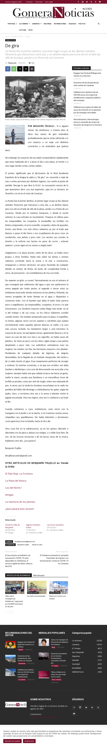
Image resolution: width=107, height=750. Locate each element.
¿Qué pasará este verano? (19, 508)
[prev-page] (6, 611)
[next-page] (11, 611)
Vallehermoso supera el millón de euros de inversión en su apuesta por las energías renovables (87, 110)
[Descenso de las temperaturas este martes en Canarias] (10, 658)
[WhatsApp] (13, 68)
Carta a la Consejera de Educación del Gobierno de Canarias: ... (59, 642)
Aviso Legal (49, 2)
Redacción (12, 63)
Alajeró (20, 650)
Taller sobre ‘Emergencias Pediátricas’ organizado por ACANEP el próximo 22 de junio (14, 601)
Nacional (48, 24)
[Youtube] (100, 2)
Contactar (29, 2)
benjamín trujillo (23, 545)
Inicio (7, 36)
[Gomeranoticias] (53, 12)
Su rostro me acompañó (36, 596)
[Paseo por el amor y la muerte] (58, 587)
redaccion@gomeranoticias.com (44, 717)
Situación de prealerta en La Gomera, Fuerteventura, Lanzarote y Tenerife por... (59, 658)
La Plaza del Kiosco (15, 480)
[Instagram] (83, 2)
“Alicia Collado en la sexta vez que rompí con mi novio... (58, 674)
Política (82, 24)
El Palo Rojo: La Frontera (19, 473)
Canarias (36, 24)
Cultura (22, 30)
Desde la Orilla (17, 36)
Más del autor (39, 575)
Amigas (9, 494)
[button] (99, 24)
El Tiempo (55, 666)
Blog (31, 30)
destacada (21, 663)
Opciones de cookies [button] (12, 741)
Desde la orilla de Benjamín (12, 526)
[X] (95, 2)
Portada (11, 24)
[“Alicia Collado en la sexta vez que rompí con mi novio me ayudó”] (44, 674)
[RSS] (91, 2)
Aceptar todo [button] (29, 741)
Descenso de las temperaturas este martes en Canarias (86, 84)
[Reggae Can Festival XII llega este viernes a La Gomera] (10, 644)
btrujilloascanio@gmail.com (25, 541)
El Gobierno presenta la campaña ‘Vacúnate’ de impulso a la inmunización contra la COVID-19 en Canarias (54, 559)
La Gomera (23, 24)
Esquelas (72, 24)
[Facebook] (78, 2)
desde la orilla (37, 545)
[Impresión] (31, 68)
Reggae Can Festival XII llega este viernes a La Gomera (87, 74)
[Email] (25, 68)
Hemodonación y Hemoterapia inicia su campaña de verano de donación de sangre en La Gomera (88, 122)
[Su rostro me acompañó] (36, 587)
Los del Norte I (13, 487)
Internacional (60, 24)
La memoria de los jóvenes (20, 501)
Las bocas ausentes (55, 525)
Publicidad (39, 2)
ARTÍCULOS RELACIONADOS (18, 575)
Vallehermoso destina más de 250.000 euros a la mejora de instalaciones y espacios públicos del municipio (87, 96)
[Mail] (87, 2)
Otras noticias (56, 680)
